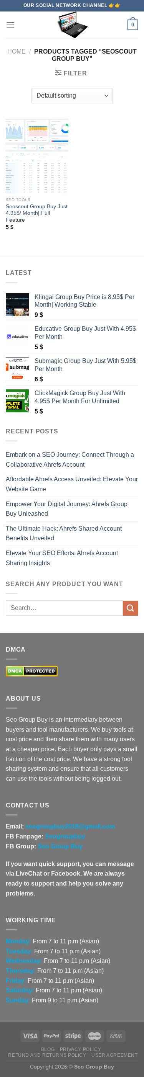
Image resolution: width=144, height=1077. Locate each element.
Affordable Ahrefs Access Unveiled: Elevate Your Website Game (72, 484)
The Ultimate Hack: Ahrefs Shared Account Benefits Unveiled (64, 533)
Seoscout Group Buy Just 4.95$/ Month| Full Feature (37, 213)
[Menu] (10, 24)
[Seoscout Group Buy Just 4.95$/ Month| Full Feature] (37, 156)
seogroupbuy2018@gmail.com (70, 826)
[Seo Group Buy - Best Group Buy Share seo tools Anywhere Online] (72, 24)
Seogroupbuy (65, 836)
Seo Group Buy (60, 846)
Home (16, 51)
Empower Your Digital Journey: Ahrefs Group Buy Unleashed (66, 509)
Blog (48, 1049)
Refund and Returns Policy (47, 1055)
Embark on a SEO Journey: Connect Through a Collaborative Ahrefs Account (70, 459)
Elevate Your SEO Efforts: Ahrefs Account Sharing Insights (62, 558)
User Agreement (114, 1055)
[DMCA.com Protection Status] (32, 671)
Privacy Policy (80, 1049)
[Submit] (130, 608)
